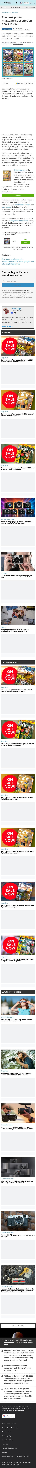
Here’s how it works (18, 44)
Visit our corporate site (16, 1410)
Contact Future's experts (9, 1428)
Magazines (15, 12)
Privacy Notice (26, 292)
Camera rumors (30, 7)
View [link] (25, 242)
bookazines (19, 204)
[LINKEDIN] (12, 313)
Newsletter (30, 83)
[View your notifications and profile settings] (17, 3)
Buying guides (7, 29)
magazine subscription (19, 220)
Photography (6, 12)
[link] (7, 176)
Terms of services (24, 290)
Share (6, 83)
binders (27, 204)
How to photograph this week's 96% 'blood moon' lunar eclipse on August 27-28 (18, 1342)
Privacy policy (6, 1432)
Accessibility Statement (9, 1448)
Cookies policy (6, 1436)
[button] (2, 3)
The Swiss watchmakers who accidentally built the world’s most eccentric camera (17, 1368)
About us (5, 1444)
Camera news (15, 7)
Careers (4, 1452)
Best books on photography (12, 259)
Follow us (20, 83)
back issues (6, 207)
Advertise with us (7, 1440)
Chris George (19, 28)
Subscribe (26, 2)
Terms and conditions (9, 1424)
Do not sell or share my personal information (16, 1456)
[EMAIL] (15, 313)
